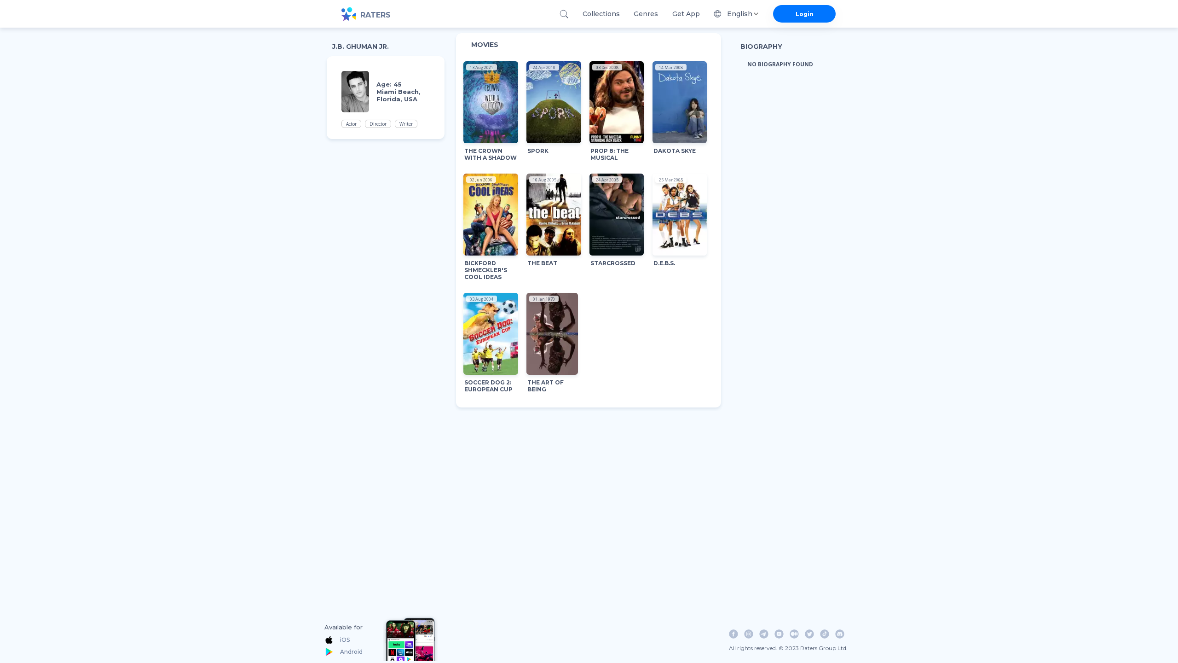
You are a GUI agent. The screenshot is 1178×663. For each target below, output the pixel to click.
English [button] (739, 14)
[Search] (564, 14)
